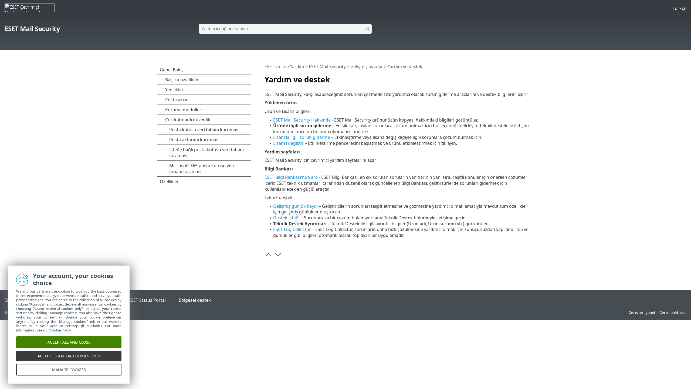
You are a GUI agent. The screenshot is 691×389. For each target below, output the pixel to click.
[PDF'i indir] (523, 77)
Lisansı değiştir (288, 143)
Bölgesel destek (195, 300)
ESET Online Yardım (284, 66)
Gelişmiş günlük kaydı (295, 206)
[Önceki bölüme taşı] (269, 255)
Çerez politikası (672, 312)
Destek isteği (286, 218)
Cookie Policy (60, 330)
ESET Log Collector (292, 229)
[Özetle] (531, 77)
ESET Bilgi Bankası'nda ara (291, 177)
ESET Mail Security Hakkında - (303, 120)
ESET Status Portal (147, 300)
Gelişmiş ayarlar (366, 66)
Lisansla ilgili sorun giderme (301, 137)
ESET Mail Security (32, 28)
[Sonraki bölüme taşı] (278, 255)
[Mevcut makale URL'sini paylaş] (515, 77)
